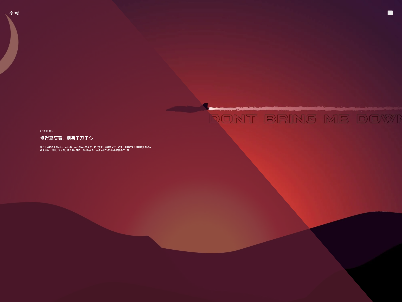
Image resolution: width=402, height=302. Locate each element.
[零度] (14, 13)
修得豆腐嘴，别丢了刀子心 (66, 138)
